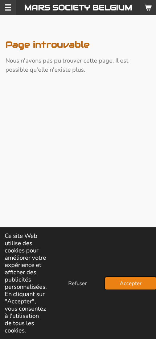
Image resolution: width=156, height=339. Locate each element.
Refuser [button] (77, 283)
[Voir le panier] (148, 7)
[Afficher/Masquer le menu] (8, 7)
